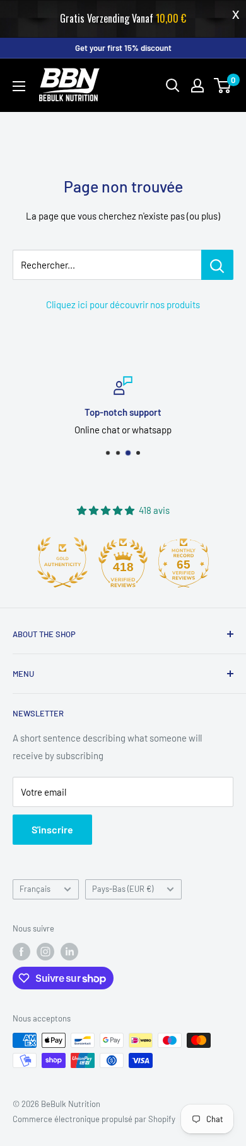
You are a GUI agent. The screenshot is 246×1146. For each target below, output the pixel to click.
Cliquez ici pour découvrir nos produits (123, 304)
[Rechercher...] (217, 265)
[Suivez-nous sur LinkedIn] (69, 951)
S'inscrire (52, 829)
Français (35, 889)
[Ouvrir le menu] (19, 86)
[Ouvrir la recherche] (173, 85)
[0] (223, 85)
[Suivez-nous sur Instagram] (45, 951)
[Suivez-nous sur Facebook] (21, 951)
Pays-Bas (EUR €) (122, 889)
